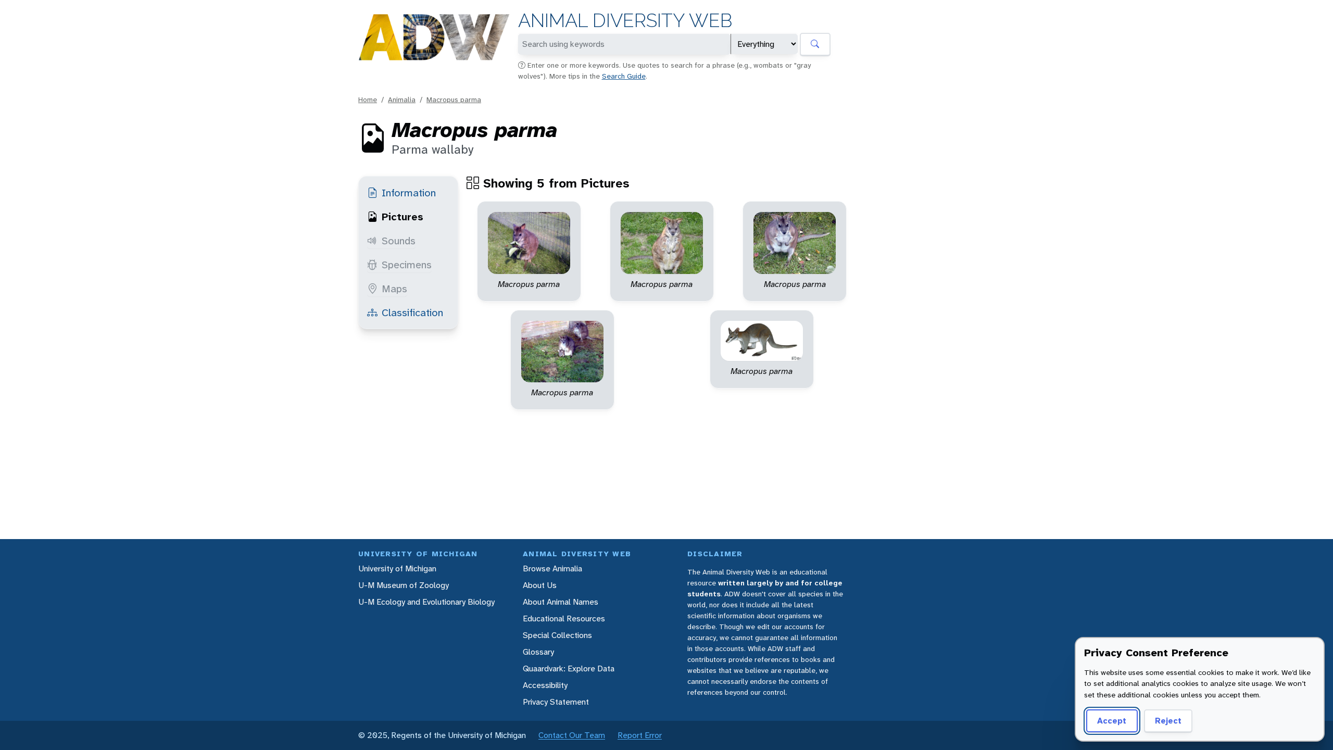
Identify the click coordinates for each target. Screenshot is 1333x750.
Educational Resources (564, 618)
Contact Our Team (571, 735)
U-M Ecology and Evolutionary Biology (426, 601)
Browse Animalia (552, 568)
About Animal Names (560, 601)
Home (367, 99)
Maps (394, 288)
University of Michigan (397, 568)
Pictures (402, 216)
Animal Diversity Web (625, 20)
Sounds (399, 240)
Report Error (640, 735)
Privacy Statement (556, 701)
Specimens (407, 264)
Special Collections (557, 635)
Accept (1111, 720)
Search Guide (624, 76)
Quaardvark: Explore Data (568, 668)
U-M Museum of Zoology (403, 585)
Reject (1168, 720)
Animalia (402, 99)
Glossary (538, 651)
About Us (540, 585)
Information (409, 192)
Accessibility (545, 685)
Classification (412, 312)
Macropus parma (453, 99)
